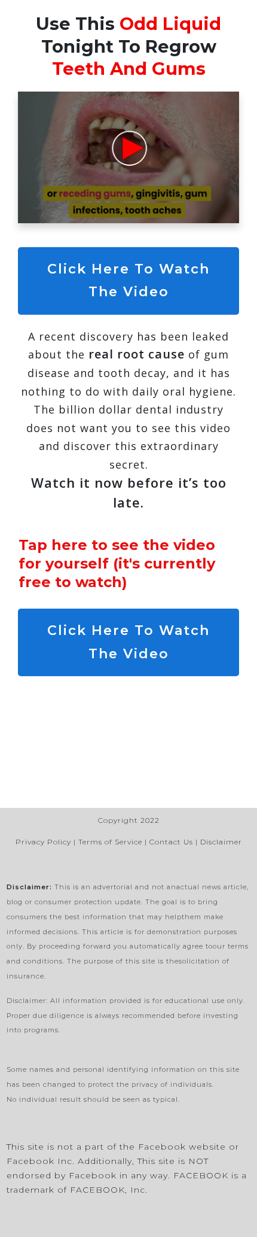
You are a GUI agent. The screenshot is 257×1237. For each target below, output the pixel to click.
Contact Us (171, 841)
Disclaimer (221, 841)
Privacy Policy (43, 841)
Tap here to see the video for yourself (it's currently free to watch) (117, 563)
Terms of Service (110, 841)
